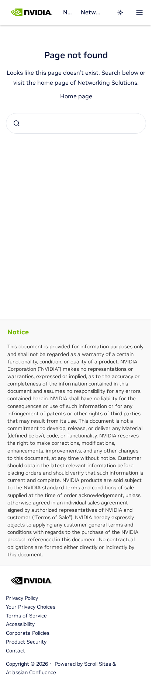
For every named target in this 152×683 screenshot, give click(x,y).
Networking (69, 12)
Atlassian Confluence (31, 672)
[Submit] (17, 123)
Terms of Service (26, 615)
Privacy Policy (22, 598)
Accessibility (20, 624)
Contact (15, 650)
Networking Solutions (91, 12)
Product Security (26, 641)
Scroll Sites (97, 664)
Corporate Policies (27, 633)
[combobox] (76, 123)
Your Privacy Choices (30, 606)
